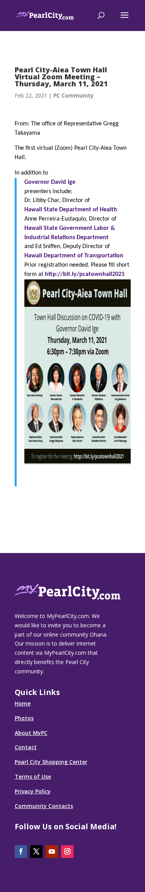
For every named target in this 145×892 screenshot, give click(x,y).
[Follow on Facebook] (21, 851)
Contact (26, 747)
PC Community (73, 95)
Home (23, 703)
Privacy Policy (33, 791)
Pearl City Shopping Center (51, 761)
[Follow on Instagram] (67, 851)
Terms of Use (33, 776)
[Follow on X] (36, 851)
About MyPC (31, 732)
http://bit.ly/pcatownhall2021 (85, 274)
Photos (24, 718)
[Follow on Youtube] (52, 851)
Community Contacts (44, 806)
